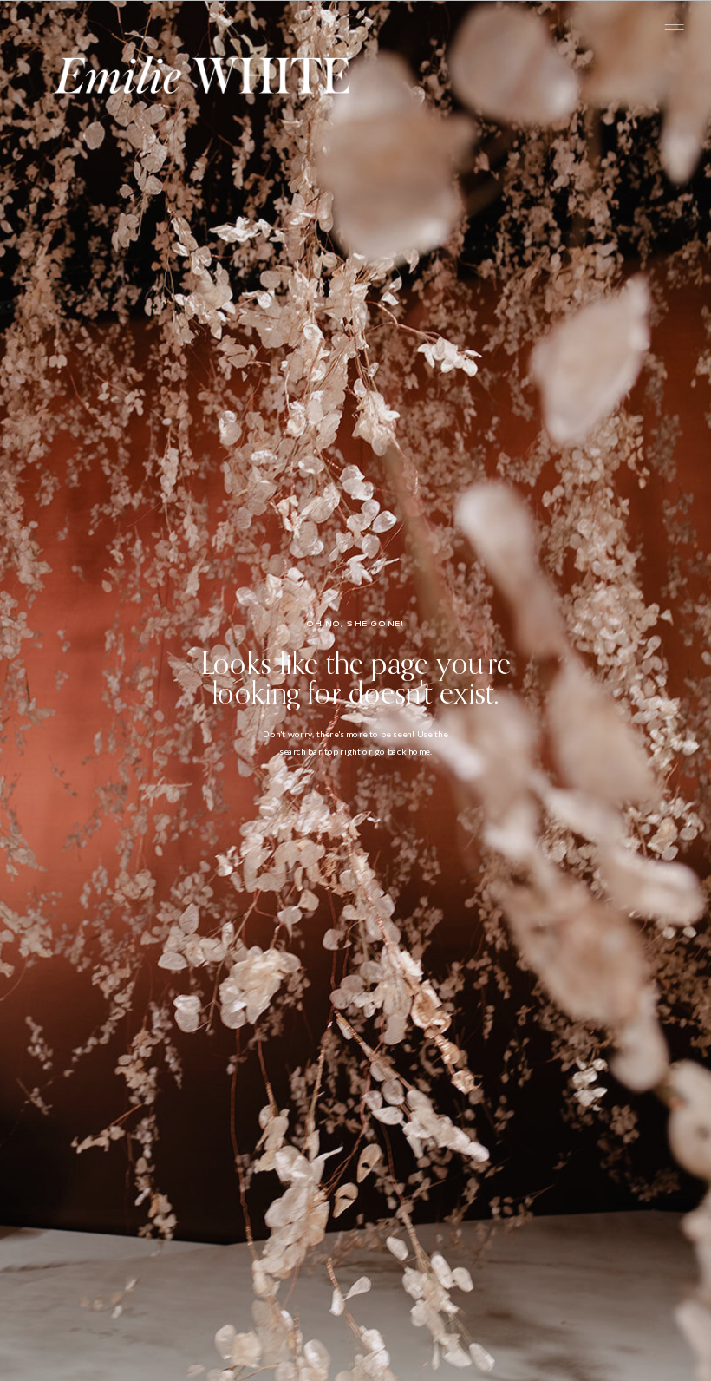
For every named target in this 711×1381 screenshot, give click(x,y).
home (419, 751)
